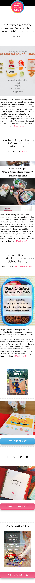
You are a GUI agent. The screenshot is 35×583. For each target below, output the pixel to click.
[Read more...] (19, 126)
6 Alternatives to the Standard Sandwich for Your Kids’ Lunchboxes (17, 28)
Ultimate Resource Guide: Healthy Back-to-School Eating (17, 258)
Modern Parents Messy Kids (17, 6)
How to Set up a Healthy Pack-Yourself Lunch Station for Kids (17, 143)
